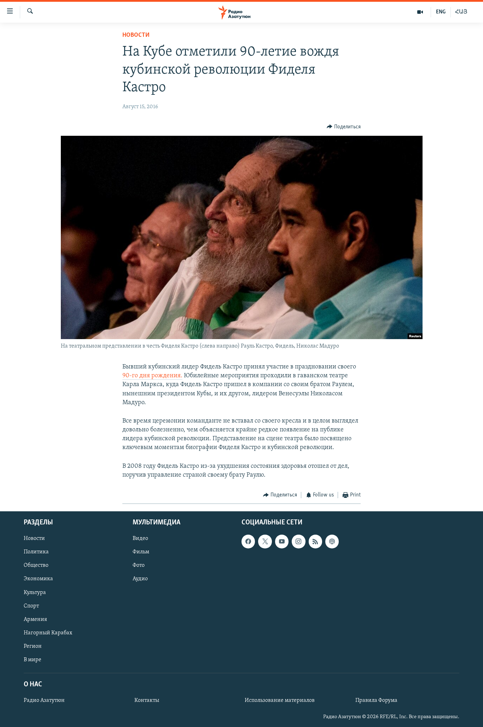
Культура (35, 592)
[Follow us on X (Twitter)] (265, 541)
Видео (140, 538)
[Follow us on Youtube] (282, 541)
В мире (32, 659)
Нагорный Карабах (48, 632)
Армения (35, 619)
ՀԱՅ (461, 12)
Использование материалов (280, 700)
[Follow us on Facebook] (248, 541)
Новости (136, 35)
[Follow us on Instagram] (298, 541)
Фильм (141, 552)
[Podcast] (332, 541)
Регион (33, 646)
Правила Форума (376, 700)
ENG (441, 12)
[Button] (344, 127)
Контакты (146, 700)
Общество (36, 565)
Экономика (38, 579)
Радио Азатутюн (44, 700)
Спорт (31, 606)
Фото (139, 565)
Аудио (140, 579)
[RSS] (315, 541)
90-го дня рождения (151, 376)
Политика (36, 552)
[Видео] (420, 12)
